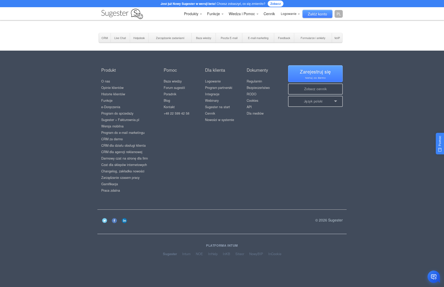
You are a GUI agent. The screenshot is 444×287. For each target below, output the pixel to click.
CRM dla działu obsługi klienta (123, 145)
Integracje (212, 94)
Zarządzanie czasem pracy (120, 177)
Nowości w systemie (219, 119)
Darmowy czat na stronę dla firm (124, 158)
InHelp (213, 254)
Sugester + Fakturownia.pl (120, 119)
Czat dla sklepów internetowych (124, 164)
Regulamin (254, 81)
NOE (199, 254)
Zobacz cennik (315, 89)
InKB (226, 254)
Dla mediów (255, 113)
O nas (105, 81)
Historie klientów (113, 94)
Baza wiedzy (173, 81)
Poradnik (170, 94)
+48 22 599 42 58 (176, 113)
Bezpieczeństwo (258, 87)
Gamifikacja (109, 184)
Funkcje (214, 13)
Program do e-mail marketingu (123, 132)
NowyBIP (256, 254)
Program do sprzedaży (117, 113)
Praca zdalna (110, 190)
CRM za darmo (112, 139)
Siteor (239, 254)
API (249, 107)
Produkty (191, 13)
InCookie (274, 254)
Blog (167, 100)
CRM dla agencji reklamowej (121, 152)
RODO (251, 94)
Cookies (252, 100)
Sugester (170, 254)
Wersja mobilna (112, 126)
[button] (315, 101)
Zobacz (275, 3)
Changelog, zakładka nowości (122, 171)
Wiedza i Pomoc (242, 13)
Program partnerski (218, 87)
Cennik (269, 13)
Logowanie (289, 13)
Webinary (212, 100)
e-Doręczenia (110, 107)
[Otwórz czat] (434, 277)
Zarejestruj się (315, 73)
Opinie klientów (112, 87)
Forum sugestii (174, 87)
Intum (186, 254)
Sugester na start (217, 107)
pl (339, 13)
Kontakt (169, 107)
